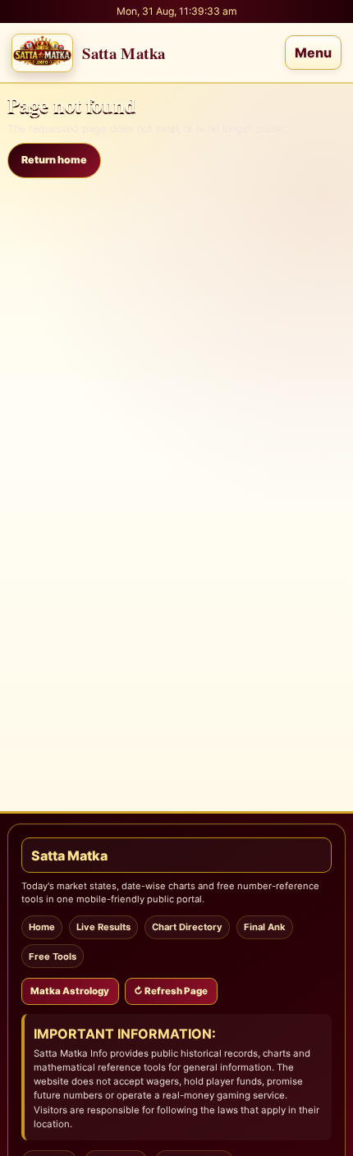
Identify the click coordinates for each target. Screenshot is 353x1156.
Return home (54, 160)
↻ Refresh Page (171, 991)
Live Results (103, 927)
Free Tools (52, 956)
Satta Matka (69, 855)
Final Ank (265, 927)
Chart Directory (187, 927)
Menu (313, 52)
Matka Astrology (69, 991)
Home (42, 927)
